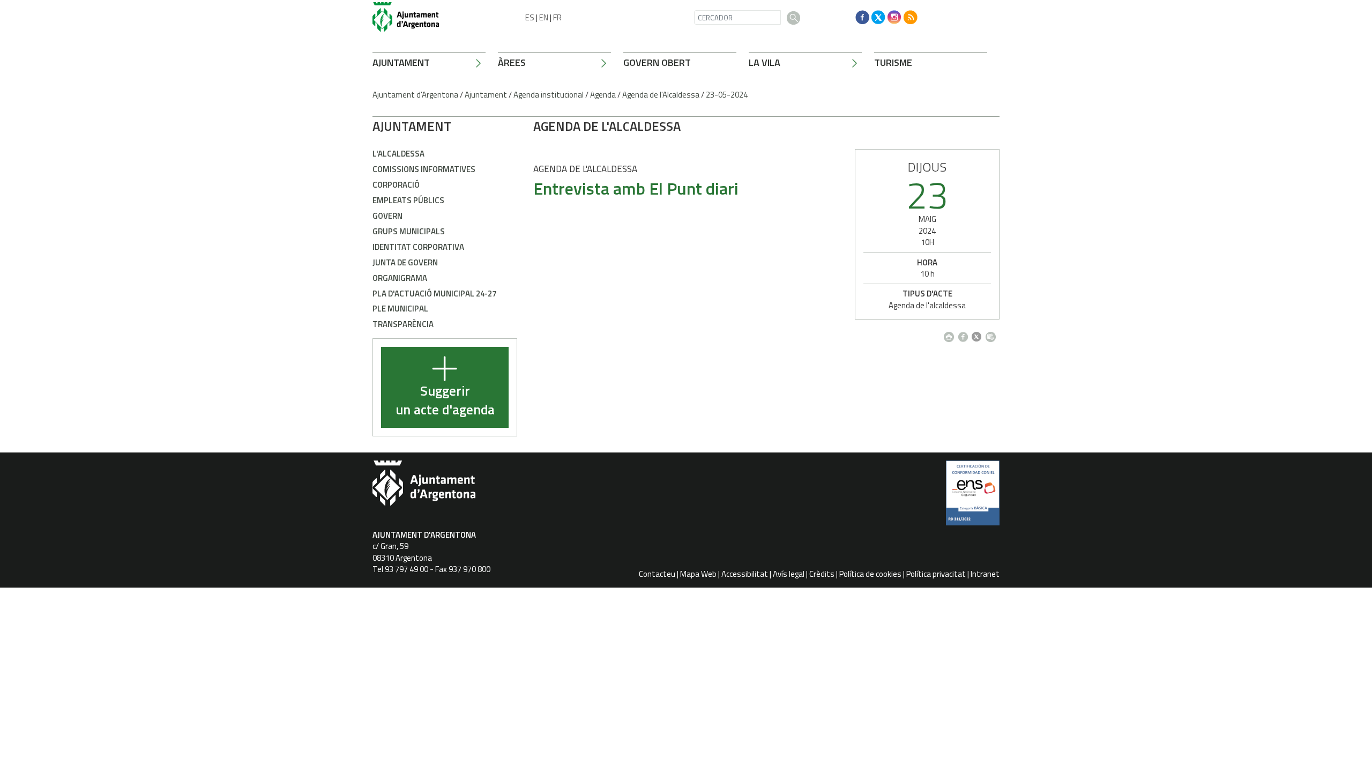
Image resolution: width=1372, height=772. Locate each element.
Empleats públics (408, 200)
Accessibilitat (744, 574)
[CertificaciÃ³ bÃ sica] (973, 497)
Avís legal (788, 574)
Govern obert (657, 62)
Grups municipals (408, 231)
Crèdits (821, 574)
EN (543, 17)
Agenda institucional (548, 94)
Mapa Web (698, 574)
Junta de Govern (405, 262)
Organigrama (399, 278)
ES (529, 17)
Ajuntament (401, 62)
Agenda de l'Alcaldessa (660, 94)
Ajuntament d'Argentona (415, 94)
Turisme (893, 62)
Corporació (396, 185)
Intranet (985, 574)
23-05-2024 (727, 94)
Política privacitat (936, 574)
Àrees (512, 62)
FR (557, 17)
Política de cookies (870, 574)
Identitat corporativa (418, 247)
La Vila (764, 62)
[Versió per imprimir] (951, 334)
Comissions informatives (423, 169)
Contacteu (657, 574)
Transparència (403, 324)
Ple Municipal (400, 308)
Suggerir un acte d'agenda (445, 401)
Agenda (603, 94)
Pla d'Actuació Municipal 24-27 (434, 293)
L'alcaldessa (398, 153)
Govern (387, 216)
